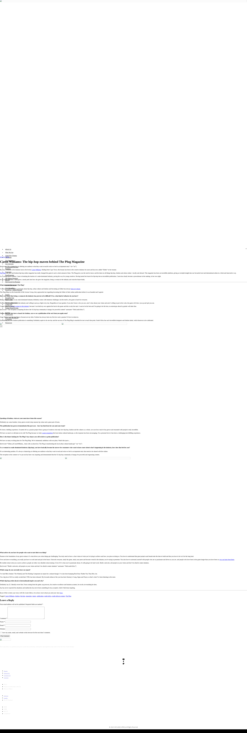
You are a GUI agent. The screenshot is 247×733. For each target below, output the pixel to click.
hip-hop (22, 596)
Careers (7, 313)
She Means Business (11, 278)
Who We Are (9, 252)
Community (9, 314)
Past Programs (9, 275)
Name (2, 622)
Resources (8, 323)
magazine (29, 596)
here (61, 593)
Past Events (8, 299)
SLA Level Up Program (12, 282)
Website (2, 629)
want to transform (47, 433)
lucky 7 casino (128, 731)
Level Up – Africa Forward (13, 290)
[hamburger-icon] (246, 248)
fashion (17, 596)
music (34, 596)
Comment (3, 618)
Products (8, 269)
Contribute (8, 319)
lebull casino (120, 731)
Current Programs (10, 285)
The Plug (68, 596)
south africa (47, 596)
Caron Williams (9, 596)
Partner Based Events (11, 308)
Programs (8, 272)
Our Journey (9, 260)
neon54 (135, 731)
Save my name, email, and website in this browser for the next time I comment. (26, 632)
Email (2, 625)
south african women (58, 596)
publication (40, 596)
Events (7, 295)
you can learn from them (226, 559)
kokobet (113, 731)
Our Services (9, 264)
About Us (8, 249)
